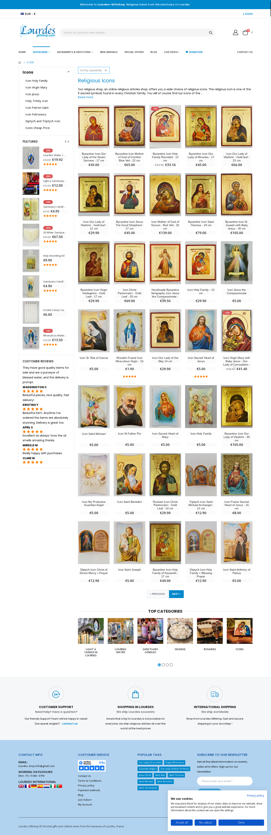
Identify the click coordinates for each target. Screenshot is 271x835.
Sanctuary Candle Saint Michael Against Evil (55, 206)
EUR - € (30, 14)
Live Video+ (171, 52)
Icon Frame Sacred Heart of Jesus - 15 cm (236, 505)
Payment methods (89, 790)
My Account (85, 804)
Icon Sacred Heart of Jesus (201, 359)
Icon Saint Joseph (129, 569)
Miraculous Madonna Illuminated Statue (55, 335)
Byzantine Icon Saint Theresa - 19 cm (201, 223)
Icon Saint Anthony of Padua (236, 571)
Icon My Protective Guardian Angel (94, 503)
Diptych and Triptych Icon (42, 121)
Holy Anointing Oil (53, 255)
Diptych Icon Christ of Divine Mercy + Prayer (94, 571)
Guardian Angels (148, 768)
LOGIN (248, 14)
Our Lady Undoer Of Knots (174, 768)
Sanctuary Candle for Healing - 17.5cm (55, 281)
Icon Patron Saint (37, 107)
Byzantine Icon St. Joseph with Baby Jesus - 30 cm (236, 225)
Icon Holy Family (200, 433)
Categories (40, 52)
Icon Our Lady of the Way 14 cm (165, 359)
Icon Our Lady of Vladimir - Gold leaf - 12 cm (94, 225)
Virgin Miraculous (174, 762)
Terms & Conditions (90, 780)
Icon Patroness (35, 114)
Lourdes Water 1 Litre (55, 155)
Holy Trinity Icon (36, 101)
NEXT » (176, 594)
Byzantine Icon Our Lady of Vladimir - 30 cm (237, 437)
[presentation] (74, 642)
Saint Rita (160, 775)
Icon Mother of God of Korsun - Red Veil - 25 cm (165, 225)
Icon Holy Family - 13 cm (200, 291)
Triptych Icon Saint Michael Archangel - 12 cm (200, 505)
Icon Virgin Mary (36, 87)
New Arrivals (109, 52)
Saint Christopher (148, 787)
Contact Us (245, 52)
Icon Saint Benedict (129, 501)
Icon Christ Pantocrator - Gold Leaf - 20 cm (129, 293)
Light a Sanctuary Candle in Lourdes (55, 181)
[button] (247, 32)
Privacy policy (86, 785)
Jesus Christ (145, 775)
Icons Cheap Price (37, 128)
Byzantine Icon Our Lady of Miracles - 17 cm (201, 157)
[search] (211, 32)
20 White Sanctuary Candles (55, 232)
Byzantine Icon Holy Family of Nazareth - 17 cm (165, 573)
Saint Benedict (165, 781)
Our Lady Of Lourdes (150, 762)
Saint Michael (146, 781)
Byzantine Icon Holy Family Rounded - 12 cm (165, 157)
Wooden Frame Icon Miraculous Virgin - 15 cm (129, 361)
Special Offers (133, 52)
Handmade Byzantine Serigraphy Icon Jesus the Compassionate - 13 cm (165, 294)
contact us (70, 724)
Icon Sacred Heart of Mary (165, 435)
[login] (235, 32)
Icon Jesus (32, 94)
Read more (85, 97)
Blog (153, 52)
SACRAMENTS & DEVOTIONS (73, 52)
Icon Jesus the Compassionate (237, 291)
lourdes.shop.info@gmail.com (36, 766)
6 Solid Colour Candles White (55, 310)
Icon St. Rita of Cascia (94, 357)
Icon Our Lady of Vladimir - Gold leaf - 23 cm (237, 157)
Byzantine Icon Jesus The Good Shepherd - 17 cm (129, 225)
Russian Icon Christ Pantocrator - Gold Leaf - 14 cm (165, 505)
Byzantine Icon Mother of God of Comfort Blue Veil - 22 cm (129, 157)
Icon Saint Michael (93, 433)
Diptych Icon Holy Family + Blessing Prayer (201, 573)
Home (22, 52)
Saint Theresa (176, 775)
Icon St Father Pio (129, 433)
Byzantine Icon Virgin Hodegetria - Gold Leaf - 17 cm (94, 293)
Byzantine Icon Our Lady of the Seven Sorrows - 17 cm (94, 157)
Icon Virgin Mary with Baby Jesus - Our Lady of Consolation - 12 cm (236, 362)
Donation (196, 52)
